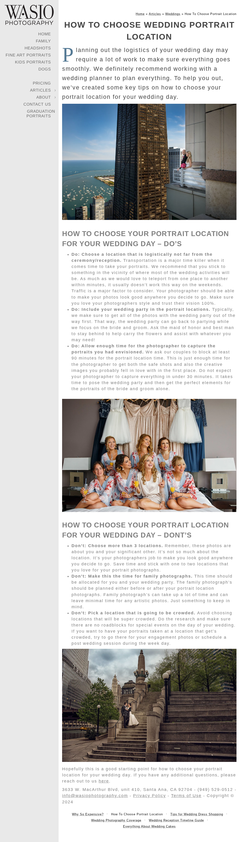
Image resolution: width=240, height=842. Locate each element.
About (43, 97)
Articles (40, 90)
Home (44, 34)
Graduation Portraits (40, 113)
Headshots (38, 48)
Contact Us (37, 104)
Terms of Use (186, 795)
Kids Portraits (33, 62)
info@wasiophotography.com (95, 795)
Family (43, 41)
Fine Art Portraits (28, 55)
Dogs (44, 69)
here (104, 781)
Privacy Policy (149, 795)
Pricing (42, 83)
